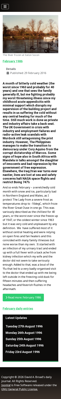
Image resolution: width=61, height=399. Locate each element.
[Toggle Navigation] (5, 6)
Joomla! (6, 385)
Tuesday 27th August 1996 (24, 326)
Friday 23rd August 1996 (23, 352)
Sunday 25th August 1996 (23, 339)
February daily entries (18, 308)
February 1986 (13, 61)
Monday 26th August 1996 (24, 333)
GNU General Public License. (19, 389)
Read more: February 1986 (24, 297)
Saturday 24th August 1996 (25, 345)
